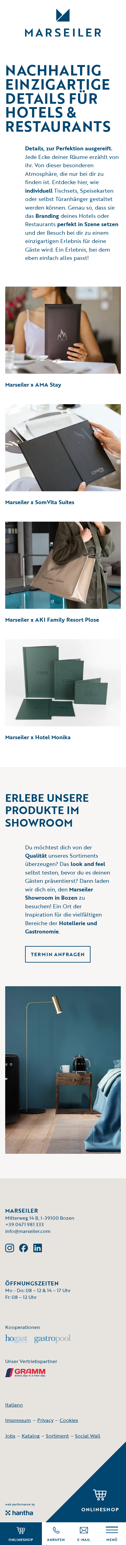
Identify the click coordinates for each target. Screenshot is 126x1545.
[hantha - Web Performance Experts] (22, 1508)
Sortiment (57, 1435)
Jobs (10, 1435)
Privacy (45, 1420)
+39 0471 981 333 (24, 1224)
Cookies (69, 1420)
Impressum (18, 1420)
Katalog (31, 1435)
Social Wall (87, 1435)
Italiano (14, 1404)
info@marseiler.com (27, 1231)
